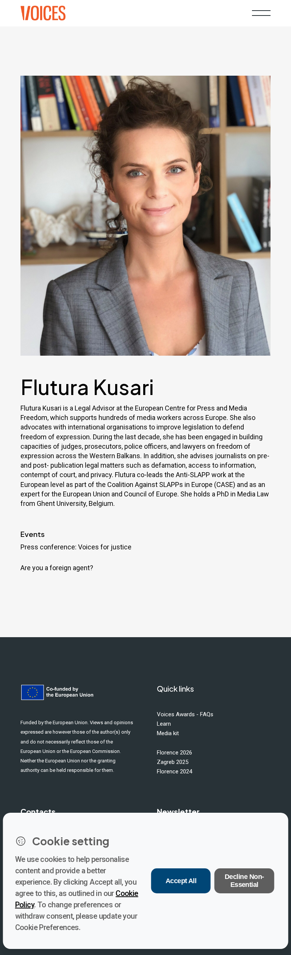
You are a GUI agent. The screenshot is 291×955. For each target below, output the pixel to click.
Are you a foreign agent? (56, 568)
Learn (164, 723)
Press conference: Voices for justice (75, 547)
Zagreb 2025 (172, 762)
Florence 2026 (174, 752)
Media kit (168, 733)
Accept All (181, 881)
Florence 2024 (174, 771)
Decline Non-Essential (244, 880)
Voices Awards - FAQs (185, 714)
